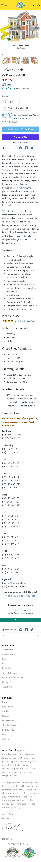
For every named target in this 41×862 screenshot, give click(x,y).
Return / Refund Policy (12, 677)
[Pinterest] (12, 839)
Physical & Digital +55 (18, 107)
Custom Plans (8, 654)
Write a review (20, 620)
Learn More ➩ (20, 118)
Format (5, 96)
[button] (8, 88)
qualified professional (24, 595)
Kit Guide (6, 668)
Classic (5, 716)
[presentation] (4, 60)
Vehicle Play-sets (9, 725)
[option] (20, 27)
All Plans (6, 739)
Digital (11, 101)
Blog (4, 659)
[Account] (33, 5)
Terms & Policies (9, 672)
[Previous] (3, 635)
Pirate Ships (7, 706)
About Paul (7, 686)
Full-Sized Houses (10, 720)
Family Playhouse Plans (24, 321)
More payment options (20, 142)
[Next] (37, 635)
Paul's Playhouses (25, 844)
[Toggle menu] (2, 5)
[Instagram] (7, 839)
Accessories (7, 649)
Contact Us (7, 682)
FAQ (4, 663)
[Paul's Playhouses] (20, 5)
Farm (4, 702)
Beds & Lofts (8, 730)
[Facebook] (3, 839)
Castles (5, 711)
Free (4, 734)
